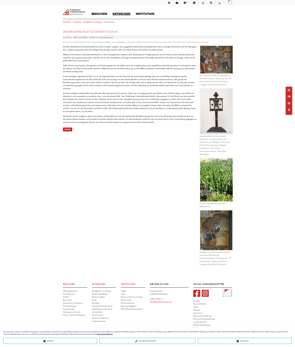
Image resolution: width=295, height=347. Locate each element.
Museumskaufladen (100, 294)
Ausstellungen (69, 309)
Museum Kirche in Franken (132, 297)
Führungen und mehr (71, 312)
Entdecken (98, 284)
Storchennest (97, 315)
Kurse (94, 300)
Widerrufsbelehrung (201, 325)
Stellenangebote (128, 303)
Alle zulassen (244, 341)
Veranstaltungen (70, 306)
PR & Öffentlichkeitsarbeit (132, 309)
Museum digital (98, 297)
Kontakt (196, 301)
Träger (123, 291)
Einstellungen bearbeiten (147, 341)
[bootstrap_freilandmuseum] (74, 12)
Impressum (197, 313)
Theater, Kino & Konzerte (102, 306)
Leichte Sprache (200, 322)
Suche (195, 307)
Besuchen (69, 284)
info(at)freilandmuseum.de (161, 302)
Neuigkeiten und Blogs (101, 291)
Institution (128, 284)
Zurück (67, 129)
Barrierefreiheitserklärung (204, 319)
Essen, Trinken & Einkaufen (74, 315)
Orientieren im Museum (73, 303)
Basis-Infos (67, 300)
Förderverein (126, 300)
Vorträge (95, 303)
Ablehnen (50, 341)
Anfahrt (66, 297)
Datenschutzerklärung (202, 316)
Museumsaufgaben (129, 306)
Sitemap (196, 310)
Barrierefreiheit (199, 304)
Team (123, 294)
